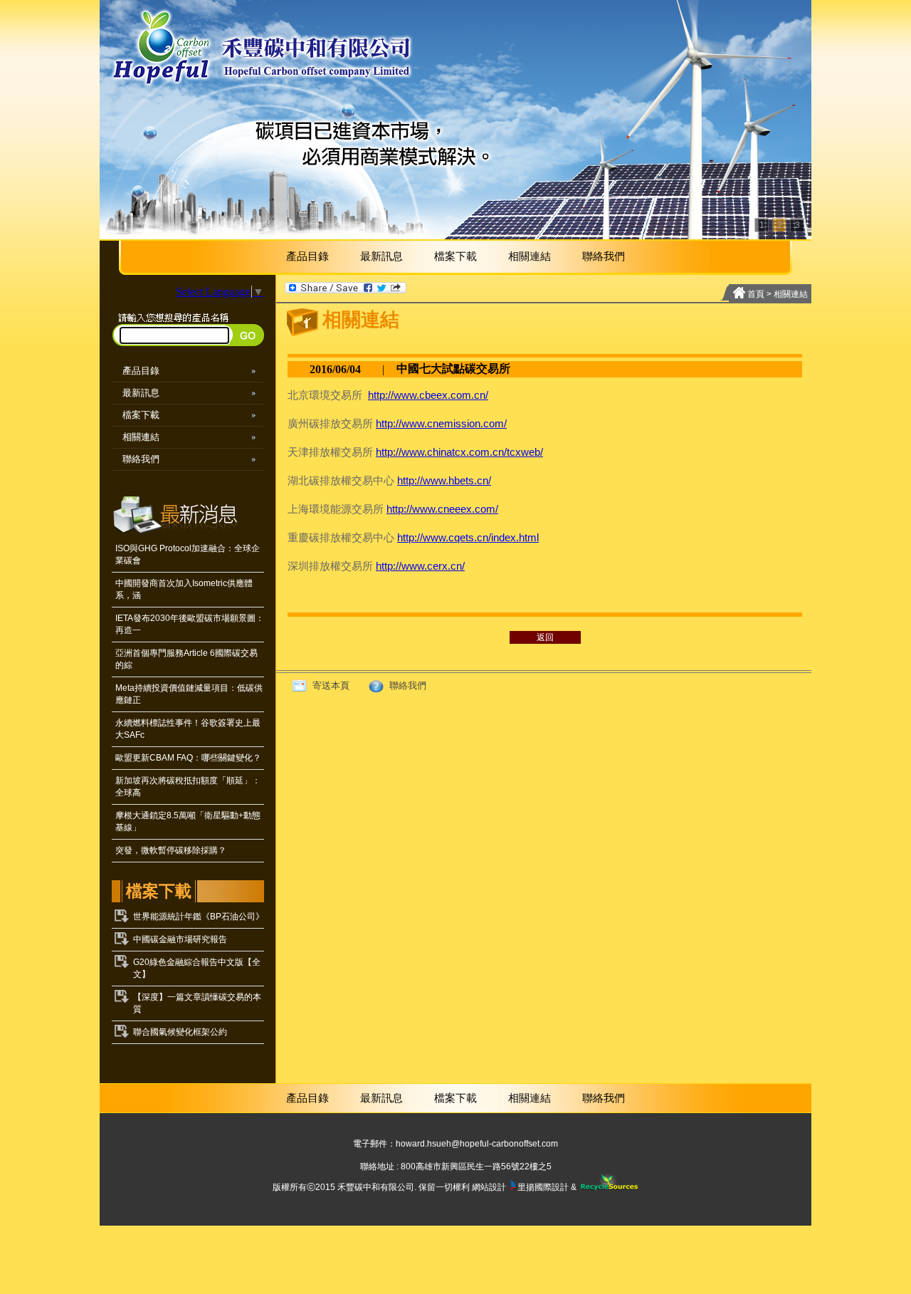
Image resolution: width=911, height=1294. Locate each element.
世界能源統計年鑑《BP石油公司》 (198, 917)
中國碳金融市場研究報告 (180, 939)
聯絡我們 (603, 256)
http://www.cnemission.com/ (441, 423)
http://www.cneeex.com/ (442, 509)
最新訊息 (381, 256)
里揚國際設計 (543, 1187)
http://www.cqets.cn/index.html (468, 537)
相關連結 (529, 256)
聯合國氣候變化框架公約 (180, 1032)
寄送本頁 (329, 685)
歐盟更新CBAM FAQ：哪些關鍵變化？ (188, 758)
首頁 (755, 294)
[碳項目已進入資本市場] (455, 119)
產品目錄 (307, 256)
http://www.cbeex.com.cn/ (428, 395)
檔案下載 (455, 256)
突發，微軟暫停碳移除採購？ (170, 850)
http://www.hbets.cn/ (444, 480)
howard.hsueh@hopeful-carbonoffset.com (477, 1144)
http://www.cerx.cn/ (420, 566)
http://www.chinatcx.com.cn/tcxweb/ (459, 452)
